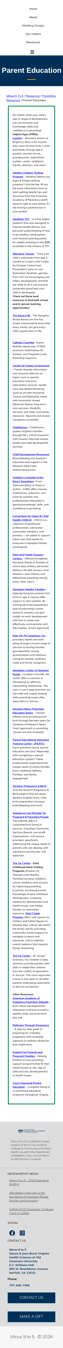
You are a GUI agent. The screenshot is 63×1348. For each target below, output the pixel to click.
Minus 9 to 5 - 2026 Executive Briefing (29, 1182)
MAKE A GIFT (31, 1317)
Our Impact (33, 34)
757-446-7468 (19, 1285)
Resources (33, 42)
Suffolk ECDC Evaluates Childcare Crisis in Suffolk (31, 1211)
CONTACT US (31, 1298)
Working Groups (33, 25)
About (33, 17)
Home (33, 9)
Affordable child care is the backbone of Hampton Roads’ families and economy (29, 1197)
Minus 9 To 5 (14, 96)
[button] (32, 51)
